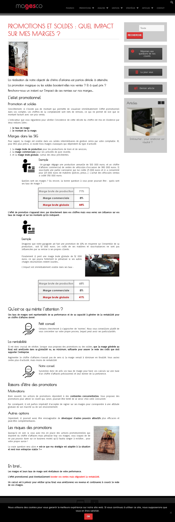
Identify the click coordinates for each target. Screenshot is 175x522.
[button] (162, 102)
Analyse (101, 8)
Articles (146, 8)
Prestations (85, 8)
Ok (88, 516)
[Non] (170, 514)
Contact (160, 8)
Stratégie (130, 8)
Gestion (115, 8)
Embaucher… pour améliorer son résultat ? (147, 140)
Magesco (70, 8)
